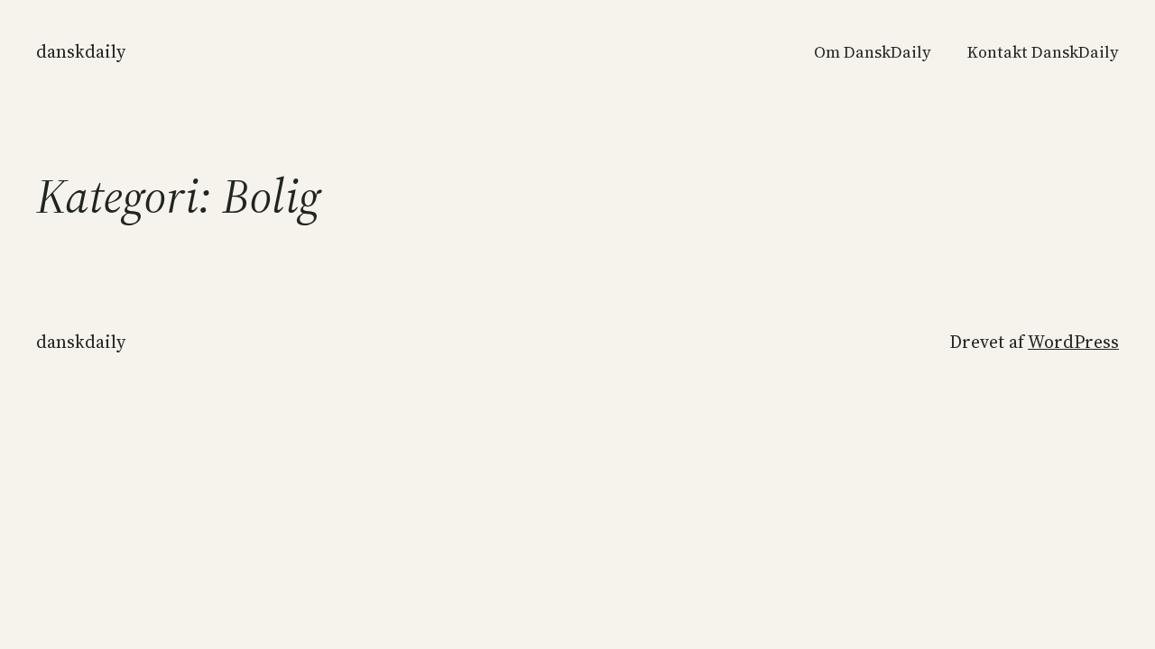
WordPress (1073, 341)
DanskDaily (80, 51)
